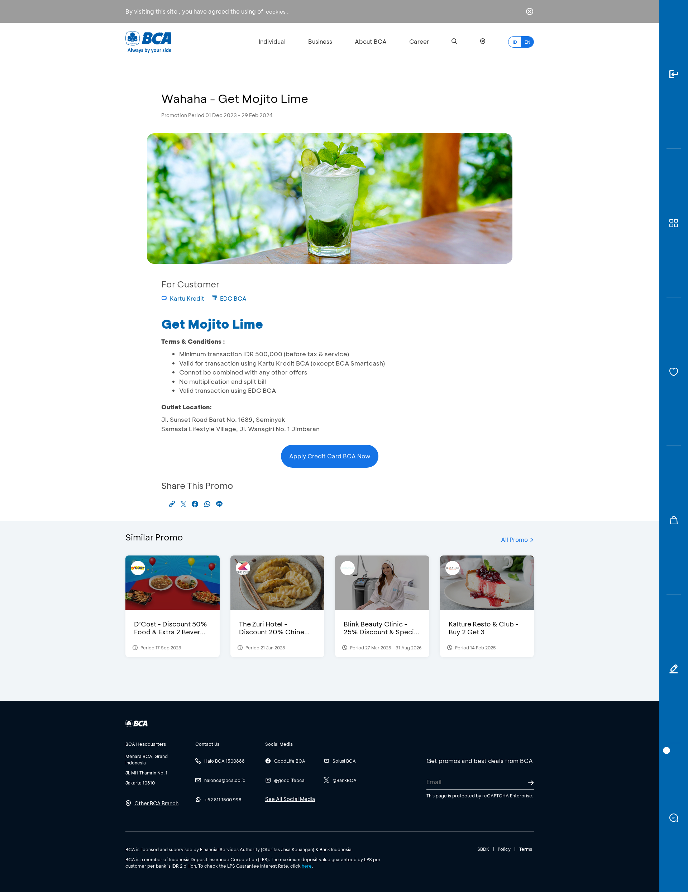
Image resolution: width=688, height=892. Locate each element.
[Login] (673, 74)
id (515, 42)
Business (320, 41)
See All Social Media (290, 799)
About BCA (371, 41)
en (527, 42)
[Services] (673, 371)
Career (419, 41)
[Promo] (673, 520)
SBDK (483, 849)
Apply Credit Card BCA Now (330, 456)
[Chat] (673, 817)
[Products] (673, 223)
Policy (504, 849)
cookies (276, 11)
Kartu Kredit (187, 298)
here (307, 866)
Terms (525, 849)
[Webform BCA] (673, 669)
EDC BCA (233, 298)
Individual (272, 41)
